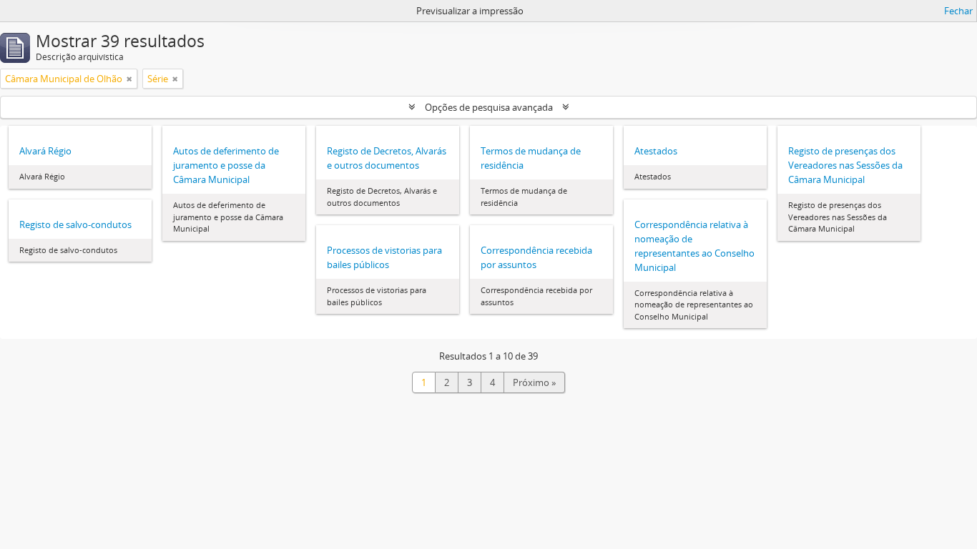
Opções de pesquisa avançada (489, 107)
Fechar (958, 10)
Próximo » (534, 382)
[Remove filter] (129, 78)
